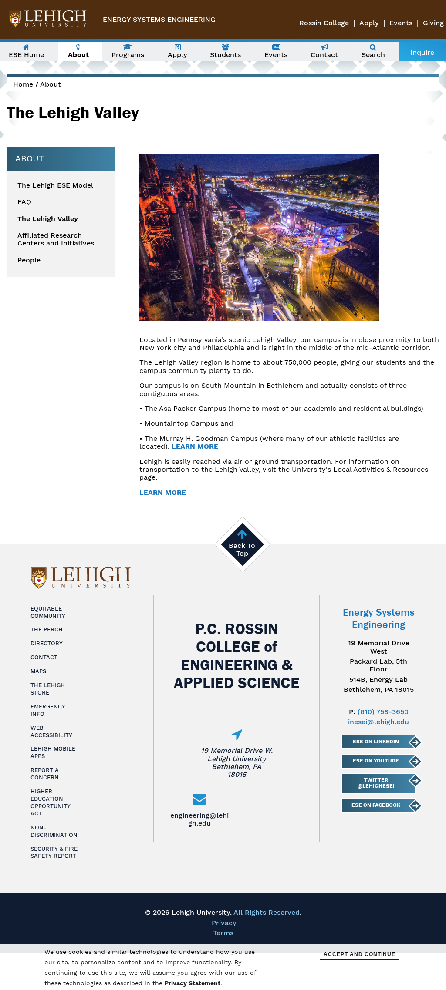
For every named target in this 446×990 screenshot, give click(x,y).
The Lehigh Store (47, 689)
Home (23, 84)
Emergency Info (47, 710)
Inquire (422, 52)
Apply (369, 23)
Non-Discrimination (54, 831)
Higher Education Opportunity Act (50, 802)
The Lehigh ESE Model (55, 185)
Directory (46, 643)
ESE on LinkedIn (376, 741)
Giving (433, 23)
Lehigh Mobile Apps (52, 752)
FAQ (24, 202)
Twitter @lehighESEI (376, 783)
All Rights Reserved (266, 912)
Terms (223, 933)
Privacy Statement (192, 983)
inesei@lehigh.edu (378, 722)
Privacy (224, 923)
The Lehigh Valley (47, 219)
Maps (38, 671)
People (29, 260)
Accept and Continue (359, 954)
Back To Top (242, 549)
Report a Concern (44, 774)
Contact (43, 657)
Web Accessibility (51, 731)
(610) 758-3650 (383, 712)
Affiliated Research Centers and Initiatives (55, 239)
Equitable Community (47, 612)
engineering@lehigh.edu (199, 819)
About (50, 84)
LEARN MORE (195, 446)
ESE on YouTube (376, 761)
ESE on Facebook (375, 805)
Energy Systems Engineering (159, 19)
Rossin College (324, 23)
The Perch (46, 629)
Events (400, 23)
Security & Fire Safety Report (54, 852)
